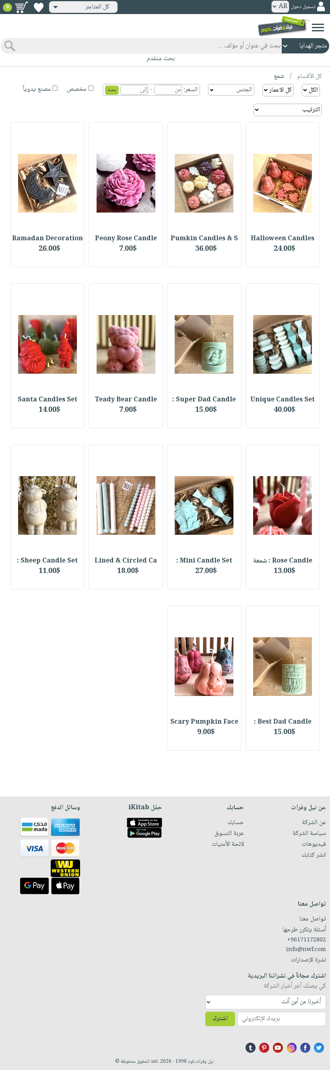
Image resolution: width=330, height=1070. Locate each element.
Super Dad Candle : (204, 400)
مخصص (77, 89)
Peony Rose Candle (126, 238)
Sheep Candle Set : (47, 561)
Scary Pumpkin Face (204, 722)
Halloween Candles (282, 238)
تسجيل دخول (303, 7)
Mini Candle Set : (204, 561)
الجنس (244, 89)
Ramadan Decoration (47, 238)
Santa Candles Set (47, 400)
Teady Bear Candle (126, 400)
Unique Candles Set (282, 400)
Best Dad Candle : (282, 722)
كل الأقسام (309, 76)
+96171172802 (306, 940)
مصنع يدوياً (37, 89)
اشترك (220, 1018)
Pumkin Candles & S (204, 238)
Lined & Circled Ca (126, 561)
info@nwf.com (306, 950)
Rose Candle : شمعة (282, 561)
